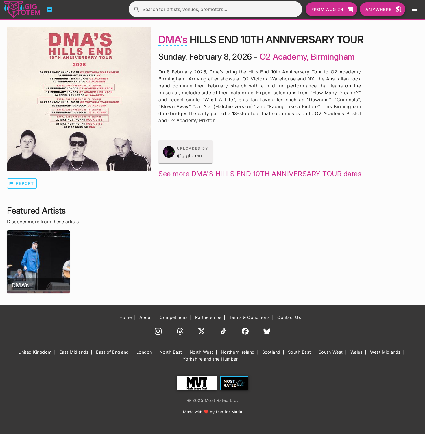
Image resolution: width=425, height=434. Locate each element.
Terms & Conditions (249, 317)
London (144, 352)
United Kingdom (35, 352)
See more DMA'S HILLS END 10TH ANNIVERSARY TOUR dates (259, 174)
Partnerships (208, 317)
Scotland (271, 352)
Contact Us (289, 317)
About (145, 317)
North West (201, 352)
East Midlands (74, 352)
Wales (356, 352)
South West (331, 352)
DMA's (172, 39)
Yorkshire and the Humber (210, 358)
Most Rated (234, 383)
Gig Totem (22, 9)
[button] (185, 151)
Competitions (174, 317)
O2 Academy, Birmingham (307, 57)
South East (299, 352)
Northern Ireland (238, 352)
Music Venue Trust (197, 383)
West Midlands (385, 352)
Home (125, 317)
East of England (112, 352)
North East (171, 352)
